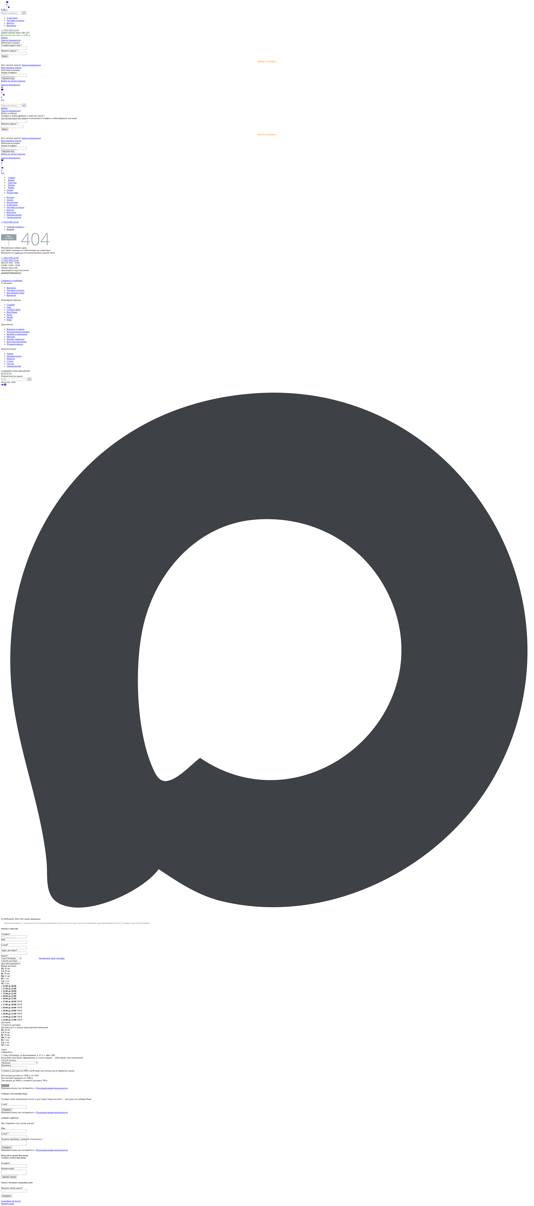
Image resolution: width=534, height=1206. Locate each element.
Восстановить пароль (11, 67)
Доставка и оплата (15, 20)
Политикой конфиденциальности (52, 1088)
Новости (11, 358)
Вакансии (11, 295)
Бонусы (10, 23)
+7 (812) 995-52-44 (9, 30)
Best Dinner (12, 312)
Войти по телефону (267, 61)
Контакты (11, 25)
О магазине (12, 18)
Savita (9, 315)
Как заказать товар (15, 293)
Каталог (10, 197)
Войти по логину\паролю (13, 81)
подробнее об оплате (11, 1201)
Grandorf (11, 305)
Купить (5, 1085)
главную (18, 253)
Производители (14, 215)
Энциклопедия (14, 217)
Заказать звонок (9, 1177)
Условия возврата (15, 344)
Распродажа (12, 202)
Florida (10, 317)
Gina (9, 307)
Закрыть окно (7, 1203)
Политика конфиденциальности (16, 275)
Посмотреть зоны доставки (52, 958)
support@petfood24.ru (11, 273)
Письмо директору (15, 339)
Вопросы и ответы (15, 329)
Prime (9, 320)
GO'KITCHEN (13, 310)
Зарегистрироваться (31, 65)
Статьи (10, 361)
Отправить (6, 1110)
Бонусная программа (16, 342)
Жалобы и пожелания (17, 334)
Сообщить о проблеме (11, 280)
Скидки (10, 363)
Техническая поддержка (18, 332)
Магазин (11, 337)
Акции (10, 200)
